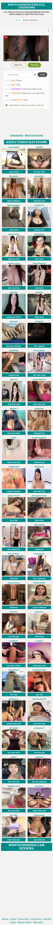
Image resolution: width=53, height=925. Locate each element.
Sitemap (5, 919)
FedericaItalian (13, 205)
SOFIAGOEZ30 (13, 466)
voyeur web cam (14, 723)
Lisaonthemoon (39, 263)
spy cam (39, 694)
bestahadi (13, 350)
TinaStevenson (13, 582)
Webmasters (38, 922)
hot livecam (14, 636)
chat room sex (39, 404)
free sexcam (39, 752)
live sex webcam (14, 346)
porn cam (39, 259)
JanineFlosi (39, 176)
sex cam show (13, 433)
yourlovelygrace (39, 437)
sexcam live (39, 229)
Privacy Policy (23, 919)
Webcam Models (24, 922)
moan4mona (13, 670)
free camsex (39, 346)
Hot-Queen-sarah (39, 495)
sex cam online (13, 665)
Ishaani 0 (14, 408)
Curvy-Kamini (13, 147)
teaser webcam (13, 200)
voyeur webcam (14, 491)
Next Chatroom (34, 135)
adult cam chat (13, 462)
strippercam (13, 375)
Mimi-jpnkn (39, 466)
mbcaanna (13, 176)
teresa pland (39, 350)
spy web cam (39, 491)
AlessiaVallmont (39, 699)
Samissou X (14, 699)
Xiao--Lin (13, 379)
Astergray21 (39, 728)
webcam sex (39, 462)
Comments (16, 135)
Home (17, 20)
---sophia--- (39, 640)
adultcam (39, 549)
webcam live (39, 433)
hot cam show (14, 752)
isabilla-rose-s (13, 786)
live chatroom (39, 578)
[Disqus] (26, 884)
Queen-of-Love (14, 495)
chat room (39, 636)
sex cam (13, 694)
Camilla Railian (39, 582)
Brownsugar (39, 815)
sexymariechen (39, 379)
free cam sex (13, 781)
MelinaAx (14, 292)
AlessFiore (39, 786)
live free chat (39, 171)
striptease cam (39, 665)
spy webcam (39, 839)
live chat (13, 520)
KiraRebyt (39, 292)
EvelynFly (39, 321)
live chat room (39, 375)
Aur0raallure (39, 234)
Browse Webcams (30, 20)
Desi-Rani (14, 321)
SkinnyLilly (13, 728)
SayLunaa (39, 757)
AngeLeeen (13, 640)
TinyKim (14, 524)
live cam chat (14, 810)
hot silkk (13, 815)
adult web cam (39, 810)
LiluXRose (13, 611)
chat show (39, 520)
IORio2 (13, 437)
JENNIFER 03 (39, 205)
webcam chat (39, 200)
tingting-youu (14, 263)
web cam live (13, 288)
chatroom (39, 288)
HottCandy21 (13, 553)
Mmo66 (39, 147)
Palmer (14, 757)
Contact (13, 919)
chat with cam (14, 404)
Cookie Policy (36, 919)
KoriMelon (39, 611)
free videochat (13, 549)
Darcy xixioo (13, 234)
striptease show (14, 317)
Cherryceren (39, 553)
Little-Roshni (39, 524)
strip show (13, 171)
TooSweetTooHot (39, 670)
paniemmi (39, 408)
